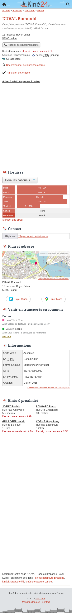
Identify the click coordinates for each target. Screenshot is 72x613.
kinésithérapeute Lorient (39, 581)
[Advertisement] (36, 125)
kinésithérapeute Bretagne (49, 577)
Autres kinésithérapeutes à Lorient (21, 81)
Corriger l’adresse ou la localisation (53, 278)
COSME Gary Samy (47, 421)
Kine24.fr (40, 598)
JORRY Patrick (11, 406)
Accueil (4, 4)
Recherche (68, 4)
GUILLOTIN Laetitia (13, 421)
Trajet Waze (20, 299)
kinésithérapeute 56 (13, 581)
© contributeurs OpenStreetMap (54, 253)
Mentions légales (31, 602)
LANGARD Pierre (46, 406)
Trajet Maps (55, 299)
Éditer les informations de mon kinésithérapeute (48, 388)
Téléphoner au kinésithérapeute (33, 236)
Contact (46, 602)
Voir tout (6, 336)
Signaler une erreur (12, 219)
